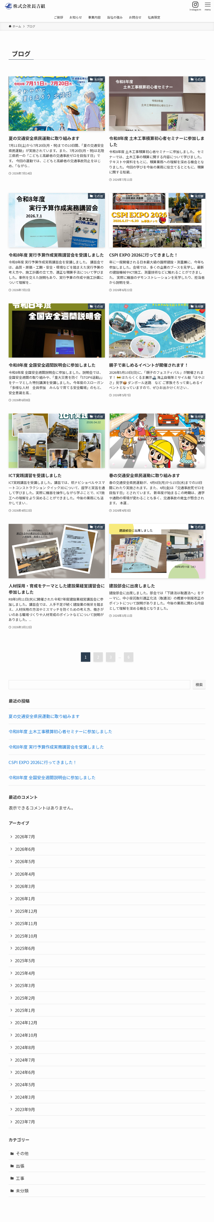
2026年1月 (25, 898)
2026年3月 (25, 886)
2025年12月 (26, 911)
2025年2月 (25, 998)
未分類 (22, 1190)
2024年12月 (26, 1022)
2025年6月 (25, 948)
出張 (20, 1166)
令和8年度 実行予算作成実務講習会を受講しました (56, 747)
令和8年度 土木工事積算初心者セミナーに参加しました (60, 731)
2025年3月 (25, 985)
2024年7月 (25, 1060)
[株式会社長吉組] (24, 6)
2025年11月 (26, 923)
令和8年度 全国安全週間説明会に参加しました (52, 777)
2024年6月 (25, 1072)
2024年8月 (25, 1047)
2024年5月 (25, 1084)
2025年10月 (26, 936)
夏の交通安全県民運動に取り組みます (44, 716)
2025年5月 (25, 960)
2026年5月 (25, 861)
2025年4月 (25, 973)
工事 (20, 1178)
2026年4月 (25, 874)
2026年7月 (25, 836)
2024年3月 (25, 1097)
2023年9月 (25, 1109)
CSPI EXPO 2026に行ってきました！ (43, 762)
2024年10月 (26, 1035)
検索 (199, 684)
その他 (22, 1153)
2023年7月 (25, 1121)
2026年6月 (25, 849)
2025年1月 (25, 1010)
